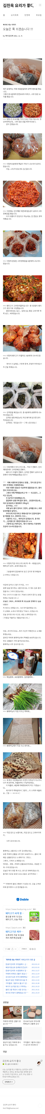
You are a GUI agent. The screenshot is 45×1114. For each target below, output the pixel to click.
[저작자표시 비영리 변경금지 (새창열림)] (32, 949)
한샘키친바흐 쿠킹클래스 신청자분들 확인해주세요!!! (17, 965)
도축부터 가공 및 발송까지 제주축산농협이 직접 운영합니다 (15, 936)
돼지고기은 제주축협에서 (14, 931)
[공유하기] (12, 949)
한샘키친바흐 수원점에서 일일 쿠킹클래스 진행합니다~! (17, 971)
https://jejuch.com (14, 928)
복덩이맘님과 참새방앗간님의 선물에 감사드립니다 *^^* (17, 968)
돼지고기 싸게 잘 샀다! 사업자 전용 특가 (14, 913)
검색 (34, 5)
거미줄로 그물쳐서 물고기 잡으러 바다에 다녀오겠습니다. (17, 984)
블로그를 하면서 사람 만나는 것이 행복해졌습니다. (17, 990)
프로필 (39, 15)
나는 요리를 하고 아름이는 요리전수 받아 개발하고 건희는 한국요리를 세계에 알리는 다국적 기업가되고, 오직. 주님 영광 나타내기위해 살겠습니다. (17, 1073)
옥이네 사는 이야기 (13, 959)
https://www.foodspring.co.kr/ (19, 909)
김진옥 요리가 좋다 (18, 5)
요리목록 (14, 15)
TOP (40, 1106)
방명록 (27, 15)
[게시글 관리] (15, 949)
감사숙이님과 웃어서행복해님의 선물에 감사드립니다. (17, 978)
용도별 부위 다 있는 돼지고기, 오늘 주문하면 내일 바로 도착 (15, 918)
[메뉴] (40, 5)
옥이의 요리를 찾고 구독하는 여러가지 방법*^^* (17, 987)
